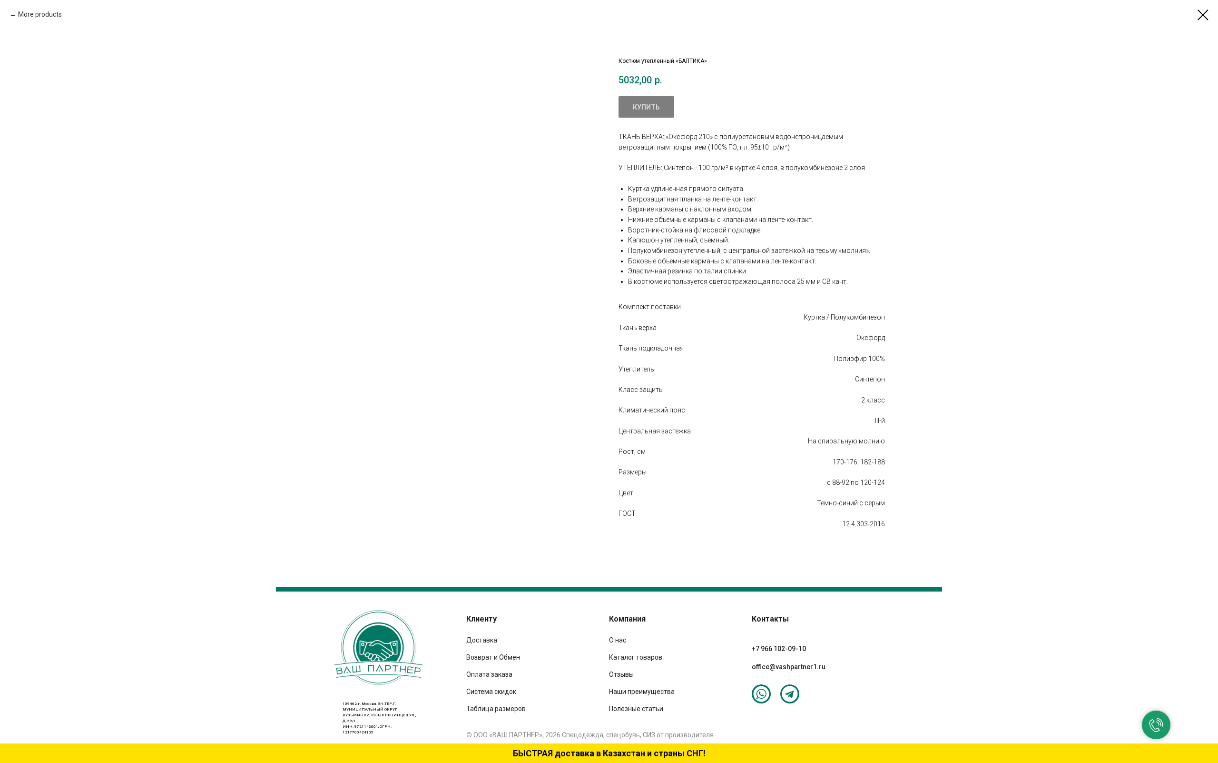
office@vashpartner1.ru (788, 667)
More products (40, 14)
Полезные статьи (636, 709)
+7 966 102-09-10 (779, 649)
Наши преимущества (642, 691)
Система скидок (491, 691)
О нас (617, 640)
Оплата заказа (489, 674)
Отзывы (621, 674)
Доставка (481, 640)
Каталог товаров (635, 657)
